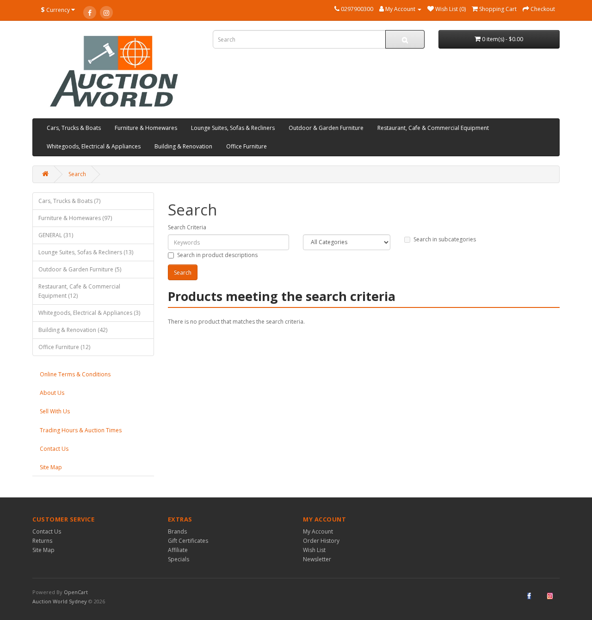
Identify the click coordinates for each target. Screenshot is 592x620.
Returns (42, 541)
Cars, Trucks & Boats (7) (69, 201)
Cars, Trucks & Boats (74, 128)
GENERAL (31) (55, 235)
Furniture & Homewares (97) (75, 218)
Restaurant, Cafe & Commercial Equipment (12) (79, 291)
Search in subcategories (444, 239)
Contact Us (54, 449)
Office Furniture (246, 146)
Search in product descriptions (217, 255)
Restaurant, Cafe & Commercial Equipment (433, 128)
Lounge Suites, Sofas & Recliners (233, 128)
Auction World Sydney (60, 601)
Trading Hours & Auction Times (81, 430)
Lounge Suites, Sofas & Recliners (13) (85, 252)
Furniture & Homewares (146, 128)
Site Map (51, 467)
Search (77, 174)
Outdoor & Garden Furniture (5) (79, 269)
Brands (177, 531)
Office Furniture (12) (64, 347)
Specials (178, 559)
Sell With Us (55, 411)
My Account (318, 531)
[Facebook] (89, 12)
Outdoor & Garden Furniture (326, 128)
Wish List (314, 550)
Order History (321, 541)
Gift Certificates (188, 541)
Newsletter (317, 559)
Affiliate (178, 550)
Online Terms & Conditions (75, 374)
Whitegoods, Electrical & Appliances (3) (89, 313)
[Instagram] (106, 12)
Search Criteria (187, 227)
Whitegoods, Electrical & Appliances (94, 146)
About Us (52, 393)
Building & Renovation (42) (72, 330)
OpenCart (76, 592)
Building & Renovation (183, 146)
